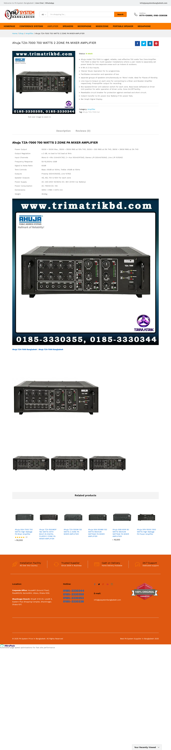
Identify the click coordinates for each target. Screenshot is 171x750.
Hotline (142, 13)
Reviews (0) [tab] (83, 131)
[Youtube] (107, 584)
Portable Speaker (123, 26)
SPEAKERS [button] (68, 26)
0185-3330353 (73, 598)
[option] (24, 526)
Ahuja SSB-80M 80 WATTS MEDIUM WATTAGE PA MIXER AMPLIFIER (121, 532)
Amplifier (52, 26)
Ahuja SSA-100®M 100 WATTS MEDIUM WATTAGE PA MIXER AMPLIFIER (97, 532)
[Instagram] (112, 584)
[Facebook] (95, 584)
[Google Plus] (103, 584)
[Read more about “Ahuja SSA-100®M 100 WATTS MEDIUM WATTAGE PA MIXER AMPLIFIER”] (95, 525)
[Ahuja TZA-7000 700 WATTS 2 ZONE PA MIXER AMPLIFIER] (137, 43)
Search (120, 14)
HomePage (9, 26)
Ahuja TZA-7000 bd (91, 112)
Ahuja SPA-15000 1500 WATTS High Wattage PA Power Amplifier (146, 531)
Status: (82, 54)
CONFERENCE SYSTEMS (31, 26)
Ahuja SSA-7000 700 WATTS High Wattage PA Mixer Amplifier (24, 531)
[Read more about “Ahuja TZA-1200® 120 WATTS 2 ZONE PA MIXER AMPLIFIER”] (70, 525)
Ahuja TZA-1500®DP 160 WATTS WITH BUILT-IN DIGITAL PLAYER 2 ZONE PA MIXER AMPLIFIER (47, 534)
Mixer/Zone (102, 26)
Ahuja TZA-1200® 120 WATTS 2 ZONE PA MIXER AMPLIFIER (73, 531)
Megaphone (144, 26)
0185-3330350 (73, 594)
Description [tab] (63, 131)
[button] (22, 525)
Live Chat (39, 3)
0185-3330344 (73, 590)
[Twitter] (99, 584)
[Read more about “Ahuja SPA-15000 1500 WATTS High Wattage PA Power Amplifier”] (144, 525)
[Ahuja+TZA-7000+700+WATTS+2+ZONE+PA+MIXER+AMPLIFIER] (143, 43)
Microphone (84, 26)
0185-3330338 (73, 601)
